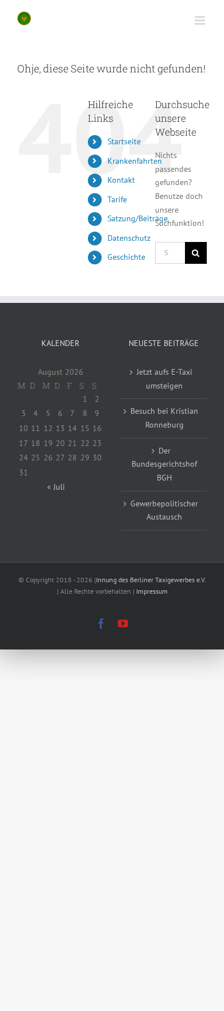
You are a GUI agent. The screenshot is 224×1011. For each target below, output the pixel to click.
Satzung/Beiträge (137, 218)
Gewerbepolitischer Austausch (164, 510)
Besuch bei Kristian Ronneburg (164, 418)
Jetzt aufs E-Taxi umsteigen (164, 379)
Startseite (124, 141)
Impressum (152, 591)
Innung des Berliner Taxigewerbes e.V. (151, 579)
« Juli (56, 487)
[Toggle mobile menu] (201, 20)
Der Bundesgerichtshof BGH (164, 464)
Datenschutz (128, 238)
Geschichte (126, 257)
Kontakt (121, 180)
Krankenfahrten (134, 161)
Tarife (117, 199)
